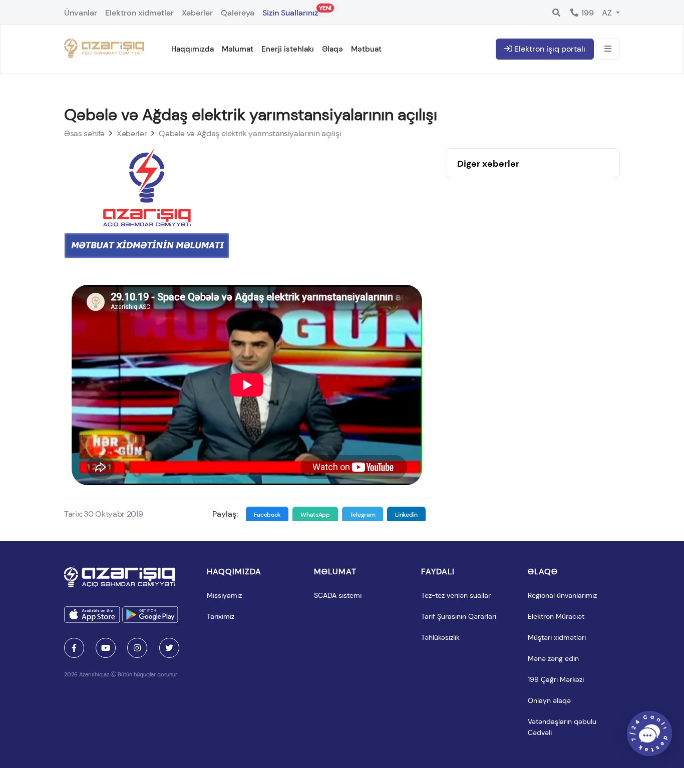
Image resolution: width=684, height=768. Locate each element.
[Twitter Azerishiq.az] (169, 648)
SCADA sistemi (338, 595)
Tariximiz (220, 616)
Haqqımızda (192, 49)
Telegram (363, 515)
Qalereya (237, 13)
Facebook (267, 515)
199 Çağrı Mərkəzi (556, 679)
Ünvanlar (80, 13)
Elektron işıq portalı (548, 49)
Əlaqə (332, 49)
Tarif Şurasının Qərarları (458, 616)
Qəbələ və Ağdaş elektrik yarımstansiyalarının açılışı (250, 133)
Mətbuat (366, 49)
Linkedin (406, 515)
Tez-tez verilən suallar (456, 595)
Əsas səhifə (84, 133)
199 (586, 13)
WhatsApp (315, 515)
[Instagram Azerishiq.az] (137, 648)
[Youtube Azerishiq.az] (106, 648)
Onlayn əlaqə (549, 700)
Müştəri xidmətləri (557, 637)
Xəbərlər (197, 13)
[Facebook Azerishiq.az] (74, 648)
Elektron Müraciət (556, 616)
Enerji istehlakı (287, 49)
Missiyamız (224, 595)
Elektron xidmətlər (139, 13)
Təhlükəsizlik (440, 637)
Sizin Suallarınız (290, 11)
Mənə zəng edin (553, 658)
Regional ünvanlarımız (562, 595)
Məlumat (237, 49)
